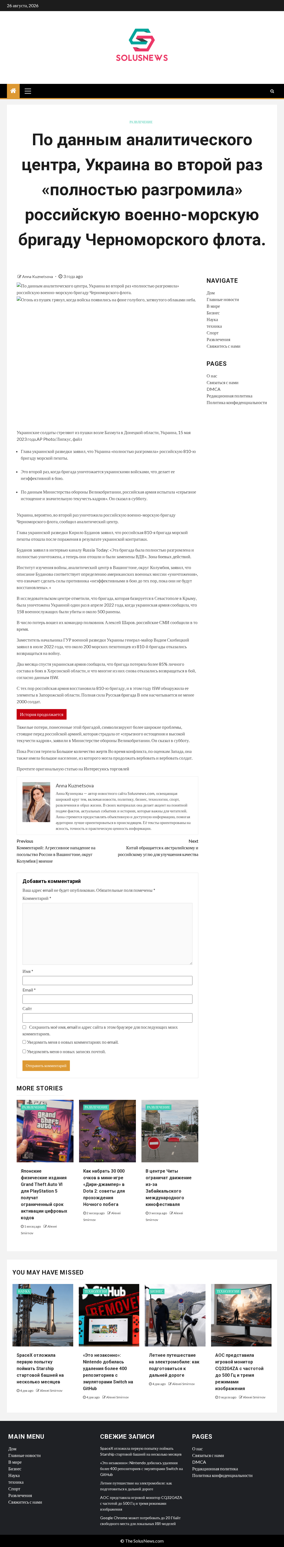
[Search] (272, 91)
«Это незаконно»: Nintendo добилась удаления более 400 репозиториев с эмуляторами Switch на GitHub (141, 1468)
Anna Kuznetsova (38, 276)
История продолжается (41, 714)
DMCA (213, 389)
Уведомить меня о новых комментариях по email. (72, 1042)
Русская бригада (121, 694)
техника (214, 326)
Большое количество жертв (82, 751)
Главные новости (223, 299)
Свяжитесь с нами (223, 346)
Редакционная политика (229, 395)
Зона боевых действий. (169, 556)
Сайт (27, 1008)
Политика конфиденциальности (237, 402)
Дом (211, 292)
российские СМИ (152, 622)
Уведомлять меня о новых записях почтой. (66, 1051)
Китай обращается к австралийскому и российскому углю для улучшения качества (158, 847)
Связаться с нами (223, 382)
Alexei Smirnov (51, 1390)
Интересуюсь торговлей (106, 768)
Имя (27, 971)
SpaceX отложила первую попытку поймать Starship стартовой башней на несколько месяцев (40, 1369)
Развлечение (141, 122)
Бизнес (213, 312)
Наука (212, 319)
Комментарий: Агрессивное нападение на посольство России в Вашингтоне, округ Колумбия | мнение (56, 850)
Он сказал (118, 498)
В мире (213, 306)
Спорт (213, 332)
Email (29, 989)
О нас (212, 375)
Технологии (95, 1291)
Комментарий (36, 898)
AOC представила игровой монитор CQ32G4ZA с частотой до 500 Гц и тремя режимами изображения (141, 1503)
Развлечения (218, 339)
